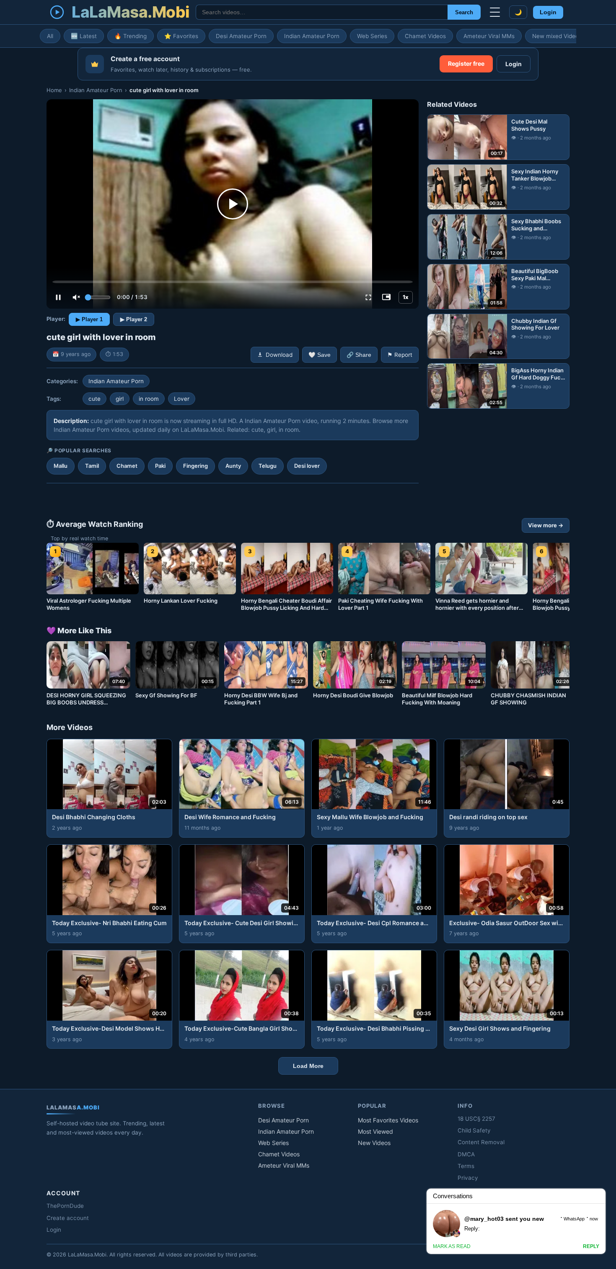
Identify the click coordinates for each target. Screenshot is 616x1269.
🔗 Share (359, 355)
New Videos (374, 1142)
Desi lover (307, 465)
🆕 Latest (84, 36)
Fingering (195, 465)
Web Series (372, 36)
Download (279, 354)
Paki (160, 465)
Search (464, 12)
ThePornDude (65, 1205)
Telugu (268, 465)
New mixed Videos (557, 36)
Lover (181, 398)
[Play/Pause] (58, 297)
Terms (466, 1166)
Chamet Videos (425, 36)
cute (94, 398)
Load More (308, 1066)
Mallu (60, 465)
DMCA (466, 1154)
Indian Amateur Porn (311, 36)
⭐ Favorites (181, 36)
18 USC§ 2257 (476, 1118)
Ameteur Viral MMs (489, 36)
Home (54, 90)
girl (120, 398)
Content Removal (481, 1142)
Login (548, 12)
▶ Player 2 (133, 319)
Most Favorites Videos (388, 1120)
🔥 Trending (130, 36)
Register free (466, 63)
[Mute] (76, 297)
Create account (68, 1218)
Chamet (126, 465)
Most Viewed (375, 1131)
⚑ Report (399, 354)
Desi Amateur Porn (241, 36)
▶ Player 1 (89, 319)
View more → (545, 525)
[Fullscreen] (368, 297)
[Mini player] (386, 297)
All (50, 36)
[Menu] (495, 12)
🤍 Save (319, 355)
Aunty (233, 465)
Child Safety (474, 1130)
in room (149, 398)
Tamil (92, 465)
